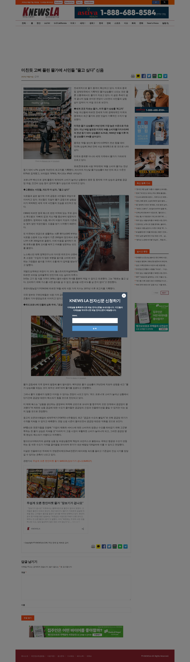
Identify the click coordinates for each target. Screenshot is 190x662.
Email (74, 315)
